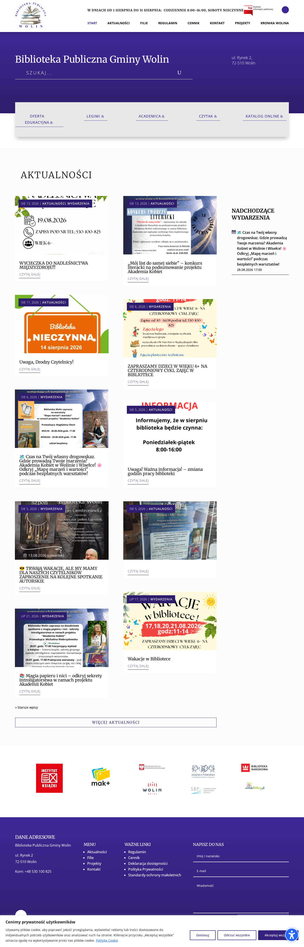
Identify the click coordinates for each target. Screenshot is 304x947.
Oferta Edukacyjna (37, 119)
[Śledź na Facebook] (285, 9)
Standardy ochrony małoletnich (154, 875)
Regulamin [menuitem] (167, 23)
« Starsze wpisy (26, 707)
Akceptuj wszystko (278, 935)
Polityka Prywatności (145, 869)
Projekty (94, 863)
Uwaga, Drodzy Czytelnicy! (46, 362)
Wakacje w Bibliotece (149, 658)
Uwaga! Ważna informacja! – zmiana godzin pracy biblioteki (165, 471)
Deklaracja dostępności (148, 863)
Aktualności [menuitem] (118, 23)
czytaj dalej (29, 274)
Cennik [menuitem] (193, 23)
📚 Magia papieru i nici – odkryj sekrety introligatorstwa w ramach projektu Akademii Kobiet (60, 680)
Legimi (93, 116)
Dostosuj (202, 935)
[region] (152, 931)
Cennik (134, 857)
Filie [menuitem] (144, 23)
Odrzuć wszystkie (237, 935)
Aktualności (54, 203)
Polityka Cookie (107, 940)
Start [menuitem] (92, 23)
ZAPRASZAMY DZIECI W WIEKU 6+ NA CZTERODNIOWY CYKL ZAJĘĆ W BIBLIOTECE (167, 370)
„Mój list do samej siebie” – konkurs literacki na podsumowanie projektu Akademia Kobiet (165, 267)
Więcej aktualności (116, 722)
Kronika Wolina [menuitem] (275, 23)
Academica (150, 116)
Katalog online (262, 116)
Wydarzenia (78, 203)
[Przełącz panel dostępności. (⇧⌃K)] (291, 934)
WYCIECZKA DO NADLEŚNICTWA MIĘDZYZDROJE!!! (53, 265)
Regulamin (137, 851)
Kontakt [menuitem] (217, 23)
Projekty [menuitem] (242, 23)
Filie (90, 857)
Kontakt (94, 869)
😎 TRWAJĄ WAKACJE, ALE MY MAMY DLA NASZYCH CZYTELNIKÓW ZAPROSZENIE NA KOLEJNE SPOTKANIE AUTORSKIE (60, 575)
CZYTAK (206, 116)
